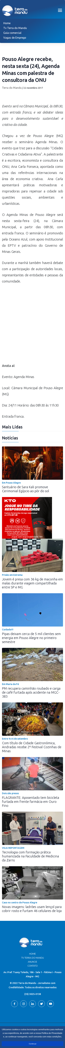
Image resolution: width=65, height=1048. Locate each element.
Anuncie (32, 961)
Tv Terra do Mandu (15, 27)
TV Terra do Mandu (32, 957)
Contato (33, 965)
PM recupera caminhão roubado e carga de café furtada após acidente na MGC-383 (31, 692)
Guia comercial (12, 32)
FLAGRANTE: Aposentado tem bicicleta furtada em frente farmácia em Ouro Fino (30, 801)
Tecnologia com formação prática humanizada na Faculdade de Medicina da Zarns (30, 856)
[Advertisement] (32, 325)
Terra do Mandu (12, 87)
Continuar (32, 1044)
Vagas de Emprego (14, 37)
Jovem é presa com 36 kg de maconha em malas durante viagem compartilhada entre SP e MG (32, 583)
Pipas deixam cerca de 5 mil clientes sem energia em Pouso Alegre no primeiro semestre (31, 638)
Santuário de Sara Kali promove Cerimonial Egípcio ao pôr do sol (25, 489)
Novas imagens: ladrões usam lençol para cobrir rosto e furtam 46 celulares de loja (32, 909)
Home (6, 23)
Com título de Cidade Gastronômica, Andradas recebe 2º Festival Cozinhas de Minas (31, 747)
